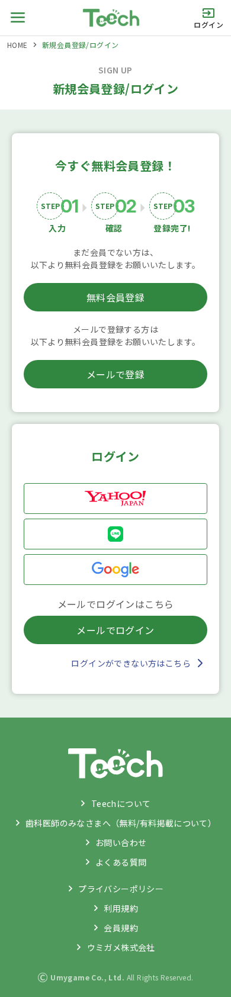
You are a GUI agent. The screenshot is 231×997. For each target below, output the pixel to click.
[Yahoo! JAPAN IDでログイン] (115, 498)
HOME (17, 45)
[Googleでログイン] (115, 569)
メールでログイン (115, 630)
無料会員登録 (115, 297)
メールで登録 (115, 374)
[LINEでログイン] (115, 534)
